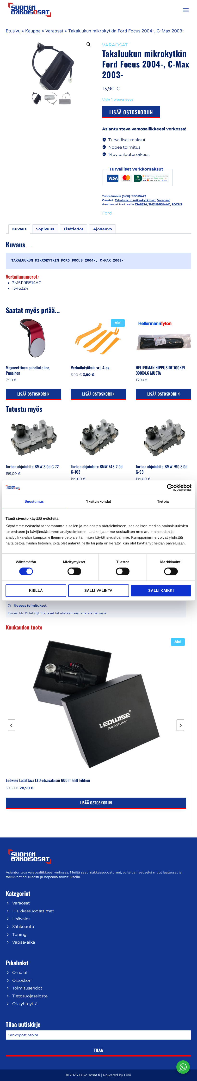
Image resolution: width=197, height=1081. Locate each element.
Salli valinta (98, 590)
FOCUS (177, 204)
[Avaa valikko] (185, 10)
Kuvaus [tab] (19, 229)
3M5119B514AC (159, 204)
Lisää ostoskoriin (131, 112)
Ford (107, 213)
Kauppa (33, 30)
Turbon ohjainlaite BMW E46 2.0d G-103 (97, 469)
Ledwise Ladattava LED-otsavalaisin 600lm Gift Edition (48, 780)
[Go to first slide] (180, 725)
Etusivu (13, 30)
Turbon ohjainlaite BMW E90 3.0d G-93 (161, 469)
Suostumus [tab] (34, 501)
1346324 (141, 204)
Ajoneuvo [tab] (102, 229)
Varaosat (54, 30)
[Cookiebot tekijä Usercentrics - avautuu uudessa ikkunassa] (170, 487)
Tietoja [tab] (163, 501)
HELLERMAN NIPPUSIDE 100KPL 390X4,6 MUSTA (160, 370)
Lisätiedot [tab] (73, 229)
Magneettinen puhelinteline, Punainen (28, 370)
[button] (88, 44)
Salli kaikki (161, 590)
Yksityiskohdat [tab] (98, 501)
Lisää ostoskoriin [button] (33, 394)
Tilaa (98, 1050)
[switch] (74, 571)
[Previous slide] (11, 725)
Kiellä (36, 590)
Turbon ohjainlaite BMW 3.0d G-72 (32, 467)
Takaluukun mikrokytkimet (135, 200)
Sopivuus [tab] (45, 229)
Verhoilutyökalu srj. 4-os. (90, 368)
